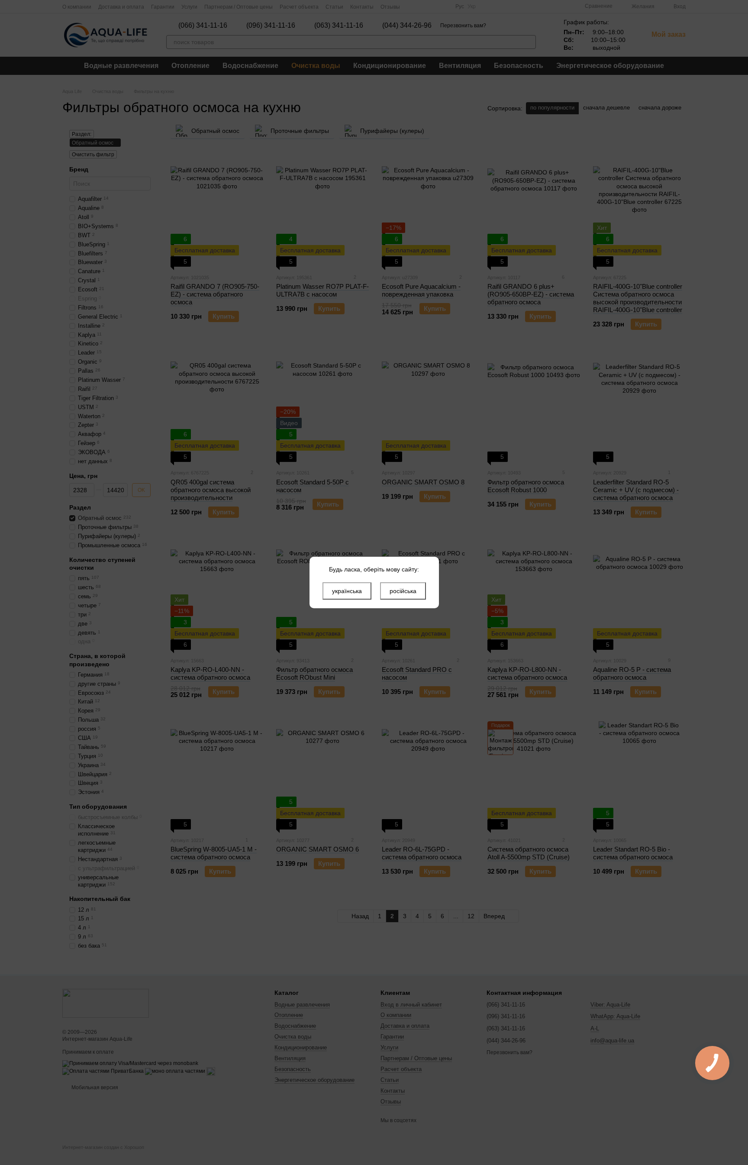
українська (347, 590)
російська (403, 590)
